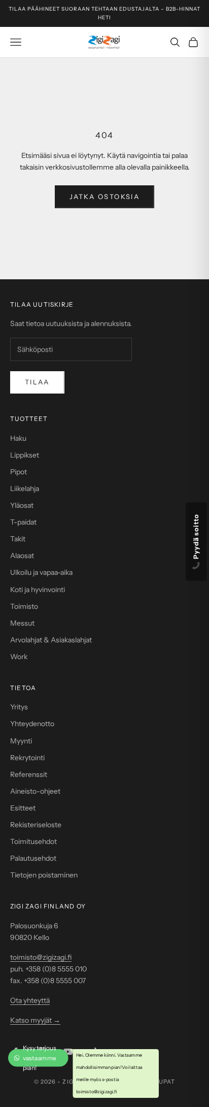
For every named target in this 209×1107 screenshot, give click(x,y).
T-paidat (23, 522)
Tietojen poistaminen (44, 875)
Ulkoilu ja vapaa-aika (41, 572)
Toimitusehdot (33, 841)
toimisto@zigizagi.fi (41, 957)
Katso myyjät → (35, 1020)
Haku (18, 438)
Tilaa (37, 382)
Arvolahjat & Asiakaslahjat (51, 639)
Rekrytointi (27, 757)
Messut (22, 623)
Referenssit (28, 774)
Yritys (19, 706)
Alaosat (22, 555)
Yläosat (21, 505)
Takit (17, 538)
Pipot (18, 471)
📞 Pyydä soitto (196, 542)
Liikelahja (24, 488)
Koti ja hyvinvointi (37, 589)
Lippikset (24, 455)
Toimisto (24, 606)
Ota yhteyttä (30, 1000)
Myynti (21, 740)
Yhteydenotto (32, 723)
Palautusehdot (33, 858)
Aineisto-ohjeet (35, 791)
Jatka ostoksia (104, 196)
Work (18, 656)
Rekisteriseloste (35, 824)
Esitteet (23, 807)
